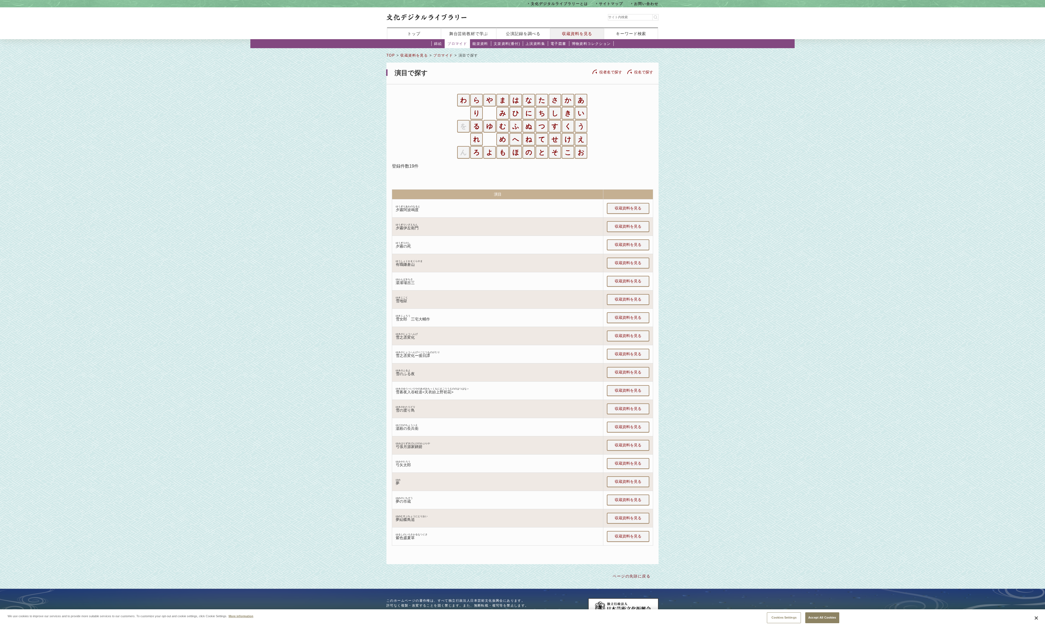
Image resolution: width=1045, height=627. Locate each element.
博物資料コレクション (591, 44)
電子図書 (558, 44)
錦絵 (438, 44)
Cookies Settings (784, 617)
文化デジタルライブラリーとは (559, 3)
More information (241, 616)
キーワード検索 (631, 33)
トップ (413, 33)
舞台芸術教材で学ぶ (468, 33)
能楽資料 (480, 44)
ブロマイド (457, 44)
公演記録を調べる (523, 33)
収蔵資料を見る (577, 33)
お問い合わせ (646, 3)
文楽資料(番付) (507, 44)
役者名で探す (610, 72)
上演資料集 (535, 44)
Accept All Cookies (822, 617)
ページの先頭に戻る (631, 576)
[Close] (1036, 618)
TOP (390, 55)
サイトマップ (611, 3)
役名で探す (643, 72)
